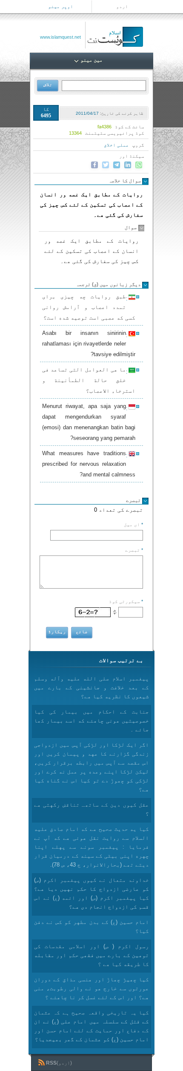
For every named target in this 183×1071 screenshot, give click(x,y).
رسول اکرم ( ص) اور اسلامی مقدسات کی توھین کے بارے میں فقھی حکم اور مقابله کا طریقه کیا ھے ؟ (91, 955)
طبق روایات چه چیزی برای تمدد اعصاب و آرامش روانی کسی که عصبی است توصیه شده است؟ (88, 307)
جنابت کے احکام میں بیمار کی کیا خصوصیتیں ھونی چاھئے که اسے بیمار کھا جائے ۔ (91, 720)
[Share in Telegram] (116, 165)
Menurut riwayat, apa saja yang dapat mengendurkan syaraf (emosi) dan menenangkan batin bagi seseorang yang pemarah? (88, 422)
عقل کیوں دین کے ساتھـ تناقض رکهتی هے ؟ (91, 809)
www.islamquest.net (60, 37)
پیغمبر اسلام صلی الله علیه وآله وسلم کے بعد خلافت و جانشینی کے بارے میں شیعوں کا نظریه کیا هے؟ (91, 687)
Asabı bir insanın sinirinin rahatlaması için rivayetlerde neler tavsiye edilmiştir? (88, 343)
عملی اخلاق (116, 144)
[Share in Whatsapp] (138, 165)
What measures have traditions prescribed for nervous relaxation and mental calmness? (88, 464)
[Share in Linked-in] (127, 165)
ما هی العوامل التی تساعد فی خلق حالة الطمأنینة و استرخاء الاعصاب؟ (88, 380)
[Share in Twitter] (105, 165)
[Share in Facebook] (94, 165)
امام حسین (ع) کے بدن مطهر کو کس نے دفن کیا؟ (91, 926)
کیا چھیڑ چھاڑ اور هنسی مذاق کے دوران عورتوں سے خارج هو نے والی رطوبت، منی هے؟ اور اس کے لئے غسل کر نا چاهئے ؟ (91, 988)
